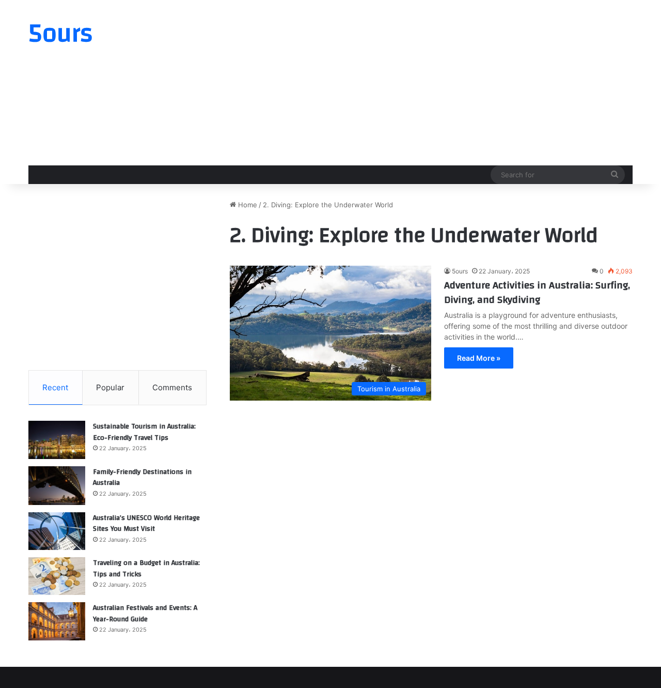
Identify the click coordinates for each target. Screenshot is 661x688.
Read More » (478, 358)
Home (246, 205)
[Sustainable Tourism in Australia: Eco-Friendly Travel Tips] (56, 440)
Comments (172, 387)
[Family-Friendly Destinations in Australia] (56, 485)
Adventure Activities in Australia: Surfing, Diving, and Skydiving (537, 292)
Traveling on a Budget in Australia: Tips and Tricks (146, 568)
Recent (55, 387)
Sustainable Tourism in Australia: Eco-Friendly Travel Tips (144, 432)
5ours (460, 271)
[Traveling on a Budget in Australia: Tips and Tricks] (56, 576)
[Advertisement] (434, 82)
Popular (110, 387)
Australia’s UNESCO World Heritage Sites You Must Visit (146, 523)
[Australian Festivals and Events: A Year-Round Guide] (56, 621)
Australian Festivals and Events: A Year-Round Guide (145, 613)
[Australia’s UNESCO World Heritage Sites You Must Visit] (56, 531)
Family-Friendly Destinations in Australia (142, 477)
